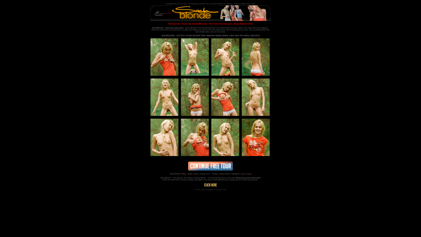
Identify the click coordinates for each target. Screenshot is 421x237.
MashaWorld (175, 174)
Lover (242, 174)
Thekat (214, 174)
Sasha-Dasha (224, 174)
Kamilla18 (235, 174)
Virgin (189, 174)
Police (183, 174)
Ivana (248, 174)
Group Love (204, 174)
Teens (195, 174)
